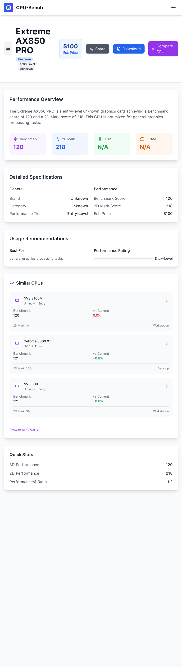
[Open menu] (173, 7)
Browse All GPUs (22, 430)
